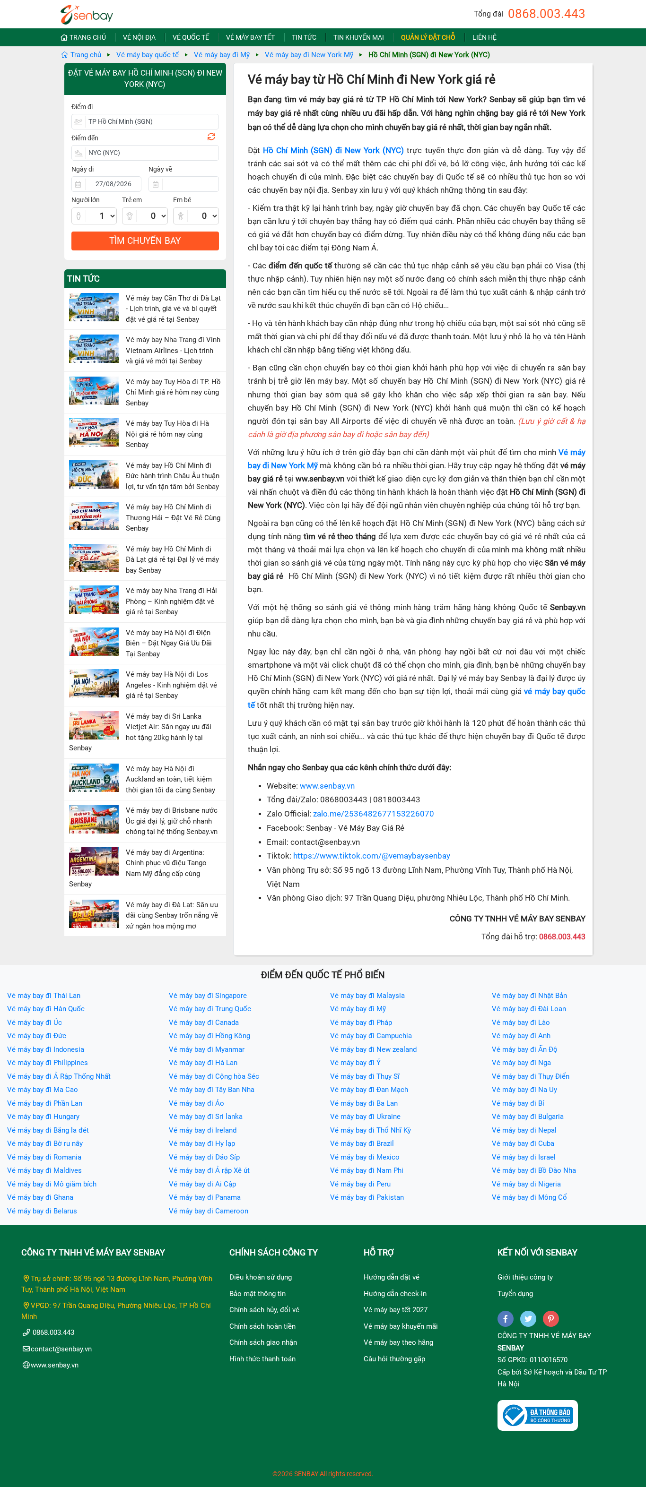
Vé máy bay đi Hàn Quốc (46, 1009)
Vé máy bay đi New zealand (373, 1049)
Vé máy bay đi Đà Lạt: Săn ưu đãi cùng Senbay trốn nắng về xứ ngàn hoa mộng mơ (172, 915)
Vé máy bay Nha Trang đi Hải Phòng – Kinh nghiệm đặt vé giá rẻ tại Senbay (171, 601)
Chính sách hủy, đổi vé (264, 1310)
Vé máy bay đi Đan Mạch (369, 1089)
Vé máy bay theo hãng (398, 1342)
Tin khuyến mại (358, 37)
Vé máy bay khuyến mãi (401, 1326)
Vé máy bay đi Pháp (361, 1022)
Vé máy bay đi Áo (196, 1103)
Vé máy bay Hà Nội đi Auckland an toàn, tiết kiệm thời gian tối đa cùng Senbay (170, 779)
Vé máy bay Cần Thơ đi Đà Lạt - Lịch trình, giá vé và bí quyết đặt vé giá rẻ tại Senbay (173, 309)
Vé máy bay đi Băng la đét (48, 1130)
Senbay (511, 1348)
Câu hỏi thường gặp (394, 1359)
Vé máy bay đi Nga (521, 1062)
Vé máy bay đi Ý (355, 1062)
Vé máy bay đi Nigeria (526, 1184)
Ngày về (160, 169)
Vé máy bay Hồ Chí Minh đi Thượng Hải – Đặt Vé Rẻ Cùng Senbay (173, 518)
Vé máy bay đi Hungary (43, 1116)
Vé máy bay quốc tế (147, 55)
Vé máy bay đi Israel (524, 1157)
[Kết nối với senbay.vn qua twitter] (528, 1319)
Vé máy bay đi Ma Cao (42, 1089)
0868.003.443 (546, 14)
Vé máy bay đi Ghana (40, 1197)
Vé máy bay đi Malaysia (367, 995)
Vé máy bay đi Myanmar (206, 1049)
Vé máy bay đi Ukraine (365, 1116)
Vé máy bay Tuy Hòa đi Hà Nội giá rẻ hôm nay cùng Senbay (167, 434)
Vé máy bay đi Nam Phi (366, 1170)
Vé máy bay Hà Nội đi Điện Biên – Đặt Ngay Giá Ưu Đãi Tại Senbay (169, 643)
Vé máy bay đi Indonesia (45, 1049)
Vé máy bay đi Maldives (44, 1170)
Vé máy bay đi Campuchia (371, 1035)
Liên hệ (484, 37)
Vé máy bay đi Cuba (523, 1143)
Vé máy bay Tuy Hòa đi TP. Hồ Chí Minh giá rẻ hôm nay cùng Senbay (173, 392)
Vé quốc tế (191, 37)
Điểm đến (84, 138)
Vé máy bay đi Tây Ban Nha (211, 1089)
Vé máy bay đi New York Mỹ (309, 55)
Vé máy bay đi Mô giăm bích (51, 1184)
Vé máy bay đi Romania (44, 1157)
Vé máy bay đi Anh (521, 1035)
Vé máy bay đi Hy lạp (202, 1143)
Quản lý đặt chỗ (428, 37)
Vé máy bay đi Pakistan (367, 1197)
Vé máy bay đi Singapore (208, 995)
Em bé (182, 200)
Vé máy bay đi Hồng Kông (209, 1035)
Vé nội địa (139, 37)
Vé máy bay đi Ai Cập (202, 1184)
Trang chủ (88, 37)
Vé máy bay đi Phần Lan (44, 1103)
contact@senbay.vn (61, 1349)
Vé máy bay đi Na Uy (524, 1089)
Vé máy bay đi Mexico (365, 1157)
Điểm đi (82, 107)
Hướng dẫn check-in (395, 1293)
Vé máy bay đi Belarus (42, 1211)
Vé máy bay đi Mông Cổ (529, 1197)
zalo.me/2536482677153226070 (373, 813)
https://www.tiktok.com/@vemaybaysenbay (371, 855)
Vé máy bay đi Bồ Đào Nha (534, 1170)
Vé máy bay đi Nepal (524, 1130)
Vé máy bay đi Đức (36, 1035)
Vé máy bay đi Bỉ (518, 1103)
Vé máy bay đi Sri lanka (206, 1116)
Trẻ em (132, 200)
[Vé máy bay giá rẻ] (87, 12)
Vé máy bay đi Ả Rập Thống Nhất (59, 1076)
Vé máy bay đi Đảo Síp (204, 1157)
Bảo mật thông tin (257, 1293)
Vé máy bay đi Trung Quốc (210, 1009)
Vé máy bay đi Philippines (47, 1062)
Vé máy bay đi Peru (360, 1184)
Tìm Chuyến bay (145, 240)
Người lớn (85, 200)
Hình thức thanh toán (262, 1359)
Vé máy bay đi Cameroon (208, 1211)
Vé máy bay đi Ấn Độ (525, 1049)
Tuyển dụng (515, 1293)
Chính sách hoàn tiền (262, 1326)
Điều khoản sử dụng (260, 1277)
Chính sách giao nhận (263, 1342)
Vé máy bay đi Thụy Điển (530, 1076)
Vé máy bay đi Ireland (202, 1130)
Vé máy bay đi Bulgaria (528, 1116)
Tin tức (304, 37)
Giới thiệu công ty (525, 1277)
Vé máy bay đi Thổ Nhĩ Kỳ (370, 1130)
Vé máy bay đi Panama (205, 1197)
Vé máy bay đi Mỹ (222, 55)
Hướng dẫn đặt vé (391, 1277)
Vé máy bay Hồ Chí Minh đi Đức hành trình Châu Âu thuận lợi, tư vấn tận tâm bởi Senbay (172, 476)
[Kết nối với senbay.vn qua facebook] (506, 1319)
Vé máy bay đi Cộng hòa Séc (214, 1076)
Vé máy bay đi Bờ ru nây (45, 1143)
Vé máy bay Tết (250, 37)
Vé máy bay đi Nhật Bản (529, 995)
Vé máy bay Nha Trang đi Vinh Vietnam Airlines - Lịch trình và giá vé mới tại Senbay (173, 350)
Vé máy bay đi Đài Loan (529, 1009)
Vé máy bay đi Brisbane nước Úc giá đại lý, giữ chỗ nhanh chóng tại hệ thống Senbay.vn (172, 821)
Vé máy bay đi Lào (521, 1022)
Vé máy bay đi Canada (204, 1022)
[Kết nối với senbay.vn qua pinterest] (551, 1319)
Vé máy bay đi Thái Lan (43, 995)
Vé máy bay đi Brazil (362, 1143)
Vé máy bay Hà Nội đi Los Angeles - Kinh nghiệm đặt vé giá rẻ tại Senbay (171, 685)
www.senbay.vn (327, 786)
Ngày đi (82, 169)
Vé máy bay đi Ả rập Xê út (209, 1170)
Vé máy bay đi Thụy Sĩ (365, 1076)
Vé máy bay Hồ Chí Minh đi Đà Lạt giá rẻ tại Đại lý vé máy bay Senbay (172, 560)
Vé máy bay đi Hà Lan (203, 1062)
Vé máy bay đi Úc (34, 1022)
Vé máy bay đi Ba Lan (364, 1103)
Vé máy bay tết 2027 (396, 1310)
